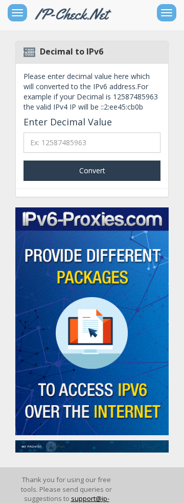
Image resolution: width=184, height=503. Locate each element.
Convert (92, 170)
